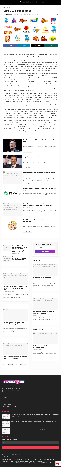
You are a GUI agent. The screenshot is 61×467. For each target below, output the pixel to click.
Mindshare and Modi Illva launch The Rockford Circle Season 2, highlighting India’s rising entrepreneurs (34, 429)
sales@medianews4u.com (8, 408)
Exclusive (51, 462)
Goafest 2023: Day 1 (50, 459)
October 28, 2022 (27, 143)
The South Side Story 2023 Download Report (12, 459)
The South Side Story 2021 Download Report (30, 462)
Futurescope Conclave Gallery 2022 (10, 462)
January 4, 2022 (27, 207)
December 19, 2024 (38, 315)
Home (4, 7)
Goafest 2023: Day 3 (28, 459)
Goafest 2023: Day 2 (39, 459)
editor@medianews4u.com (8, 399)
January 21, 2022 (27, 190)
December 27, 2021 (28, 223)
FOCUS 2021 (44, 462)
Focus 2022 (39, 461)
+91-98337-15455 (15, 406)
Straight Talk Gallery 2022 (7, 461)
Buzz (8, 7)
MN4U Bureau (8, 14)
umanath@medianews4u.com (9, 400)
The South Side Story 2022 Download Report (25, 461)
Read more (27, 151)
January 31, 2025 (16, 253)
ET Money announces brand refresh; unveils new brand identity (39, 188)
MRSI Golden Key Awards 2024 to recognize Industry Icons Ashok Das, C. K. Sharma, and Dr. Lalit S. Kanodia (15, 288)
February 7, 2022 (27, 176)
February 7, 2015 (18, 14)
